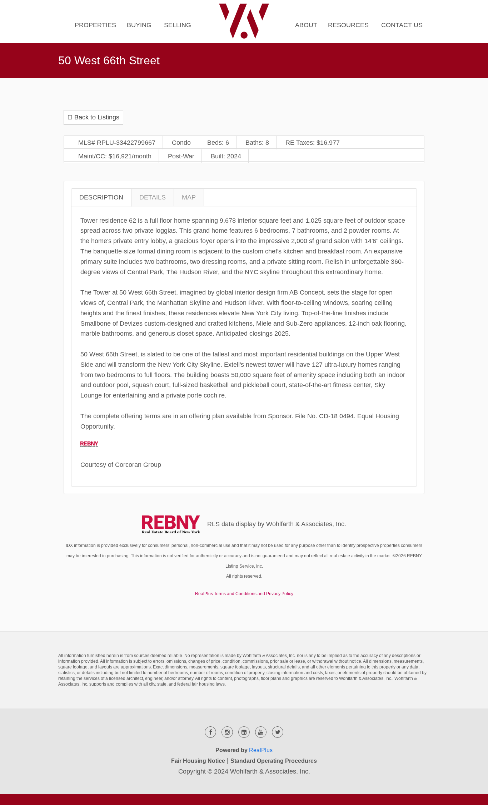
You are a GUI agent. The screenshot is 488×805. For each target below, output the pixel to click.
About (306, 25)
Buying (139, 25)
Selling (177, 25)
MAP (189, 197)
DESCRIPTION (101, 197)
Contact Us (402, 25)
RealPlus (261, 750)
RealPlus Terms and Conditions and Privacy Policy (244, 593)
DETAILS (152, 197)
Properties (95, 25)
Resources (348, 25)
